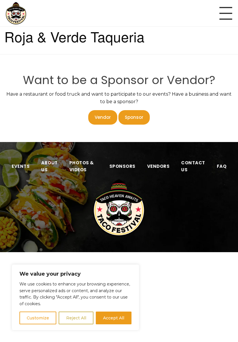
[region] (75, 297)
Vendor (103, 117)
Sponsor (134, 117)
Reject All (76, 318)
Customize (38, 318)
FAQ (222, 166)
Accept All (113, 318)
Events (21, 166)
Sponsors (122, 166)
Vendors (158, 166)
